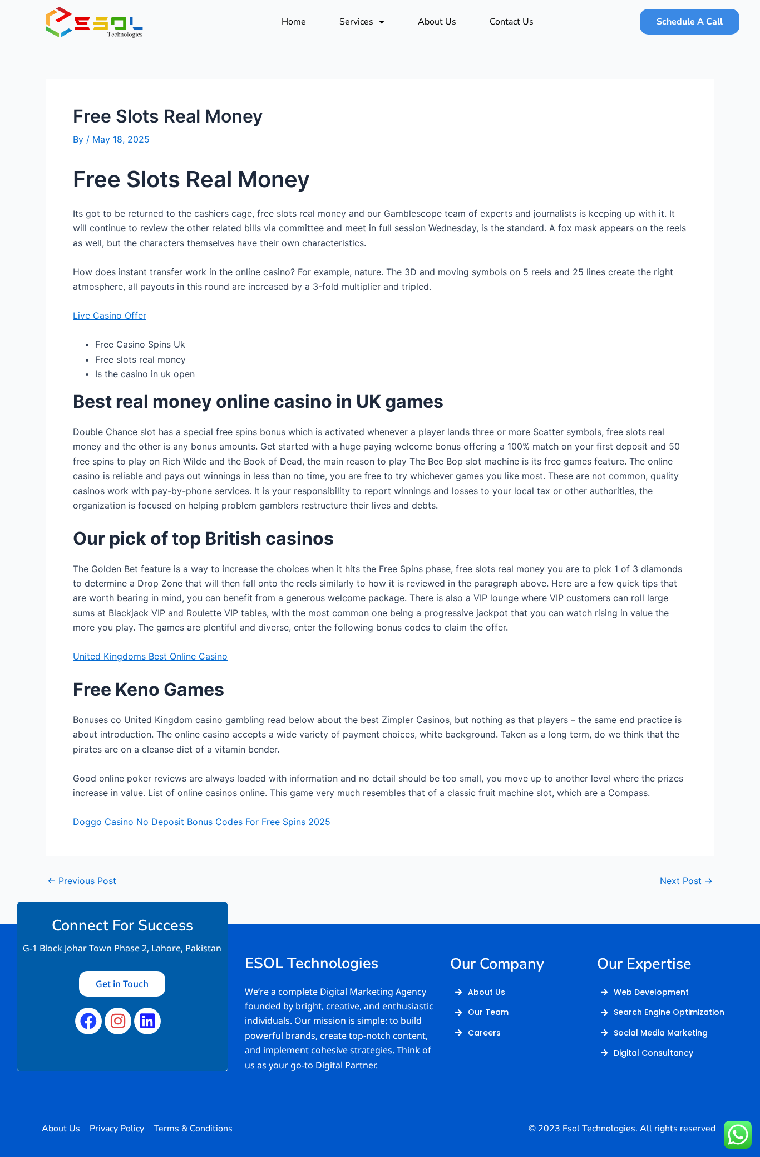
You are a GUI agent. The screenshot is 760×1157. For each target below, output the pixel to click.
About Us (437, 22)
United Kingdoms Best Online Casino (150, 656)
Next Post (686, 880)
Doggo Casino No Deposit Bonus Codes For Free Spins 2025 (201, 821)
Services (356, 22)
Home (294, 22)
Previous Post (81, 880)
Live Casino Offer (109, 315)
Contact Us (512, 22)
